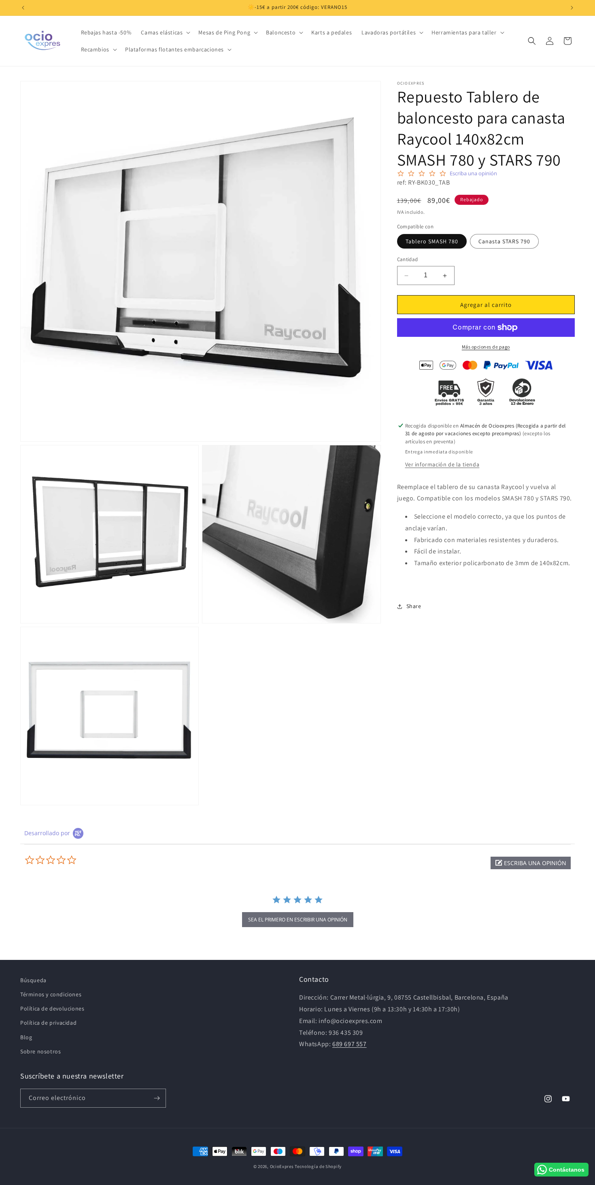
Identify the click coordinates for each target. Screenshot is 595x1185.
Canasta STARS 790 (504, 241)
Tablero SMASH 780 (432, 241)
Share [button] (413, 606)
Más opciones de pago (486, 347)
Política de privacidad (48, 1023)
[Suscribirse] (157, 1098)
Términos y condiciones (50, 994)
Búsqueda (33, 980)
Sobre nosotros (40, 1051)
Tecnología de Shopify (318, 1166)
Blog (26, 1037)
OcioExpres (282, 1166)
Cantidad (407, 259)
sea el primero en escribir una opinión (297, 919)
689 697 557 (349, 1044)
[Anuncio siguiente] (572, 7)
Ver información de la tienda (442, 464)
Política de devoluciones (52, 1009)
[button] (164, 32)
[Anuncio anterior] (23, 7)
